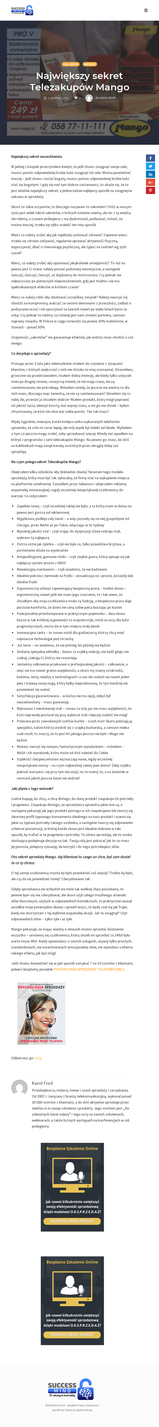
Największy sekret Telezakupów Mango (79, 81)
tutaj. (38, 1058)
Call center (71, 64)
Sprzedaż (89, 64)
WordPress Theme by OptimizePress (72, 1410)
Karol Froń (42, 1083)
